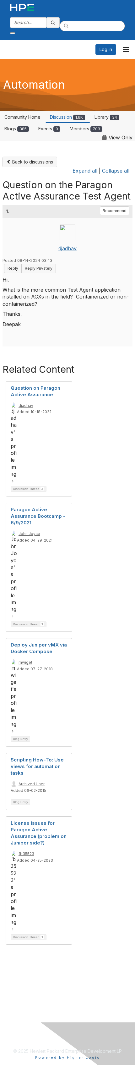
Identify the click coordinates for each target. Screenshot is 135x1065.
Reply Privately (38, 268)
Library (105, 117)
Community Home (22, 117)
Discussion (66, 117)
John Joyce (29, 533)
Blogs (15, 128)
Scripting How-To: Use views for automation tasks (37, 766)
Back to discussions (32, 161)
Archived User (32, 784)
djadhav (67, 248)
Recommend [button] (115, 210)
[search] (53, 22)
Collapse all (115, 171)
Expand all (85, 171)
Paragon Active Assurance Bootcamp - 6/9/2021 (38, 516)
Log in (106, 49)
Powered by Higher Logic (67, 1057)
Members (85, 128)
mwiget (25, 662)
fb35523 (26, 853)
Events (48, 128)
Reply (13, 268)
